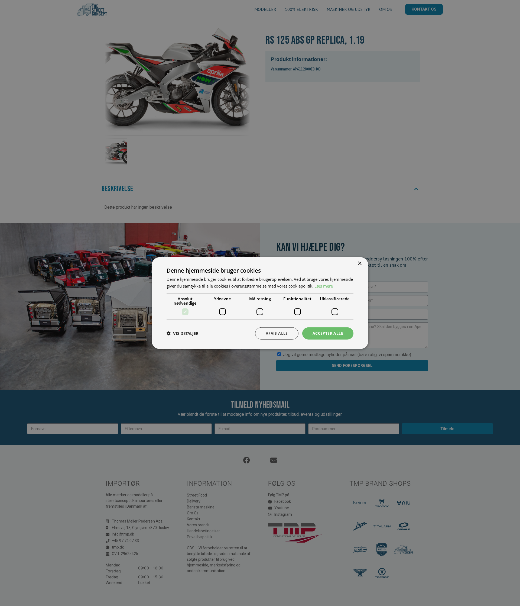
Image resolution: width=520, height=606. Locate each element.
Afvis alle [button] (277, 333)
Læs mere (323, 286)
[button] (183, 333)
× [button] (360, 264)
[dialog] (260, 303)
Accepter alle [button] (328, 333)
